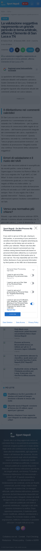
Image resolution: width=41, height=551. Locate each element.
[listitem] (20, 269)
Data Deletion (8, 322)
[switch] (32, 275)
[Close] (36, 229)
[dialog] (20, 275)
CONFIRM (12, 314)
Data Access (20, 322)
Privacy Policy (33, 322)
